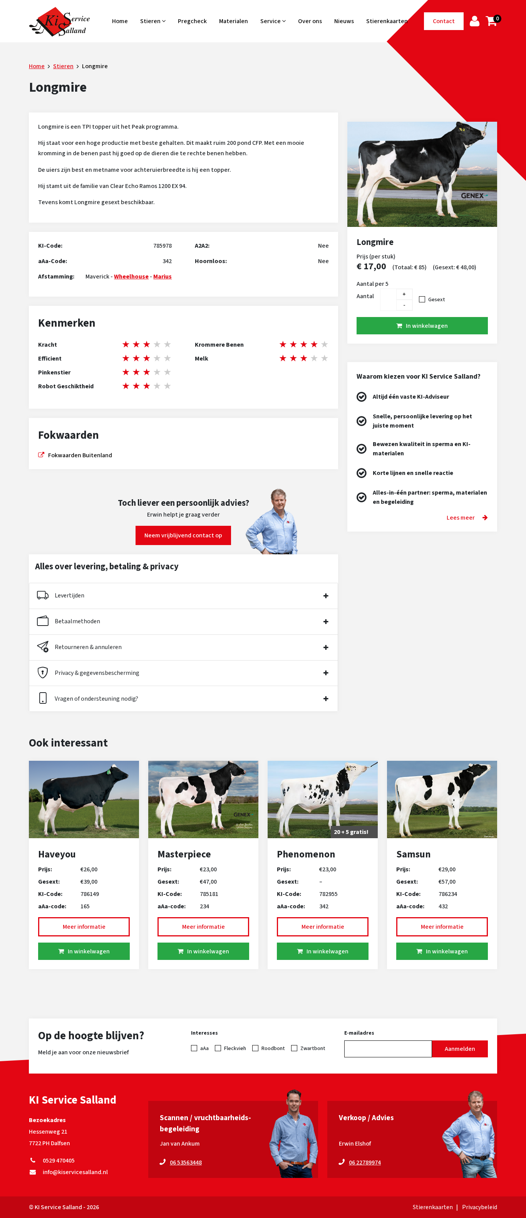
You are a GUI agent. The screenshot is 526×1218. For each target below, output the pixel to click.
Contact (444, 21)
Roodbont (273, 1048)
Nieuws (344, 21)
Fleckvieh (235, 1048)
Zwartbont (312, 1048)
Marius (162, 276)
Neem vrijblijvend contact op (183, 535)
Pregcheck (192, 21)
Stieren (151, 21)
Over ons (310, 21)
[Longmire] (422, 174)
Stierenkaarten (387, 21)
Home (120, 21)
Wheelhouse (131, 276)
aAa (204, 1048)
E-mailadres (359, 1033)
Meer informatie (84, 927)
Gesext (436, 300)
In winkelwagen (427, 326)
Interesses (204, 1033)
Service (271, 21)
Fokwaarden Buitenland (80, 455)
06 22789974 (365, 1162)
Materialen (233, 21)
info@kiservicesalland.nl (74, 1172)
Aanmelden (460, 1049)
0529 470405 (57, 1160)
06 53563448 (186, 1162)
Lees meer (461, 517)
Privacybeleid (479, 1207)
